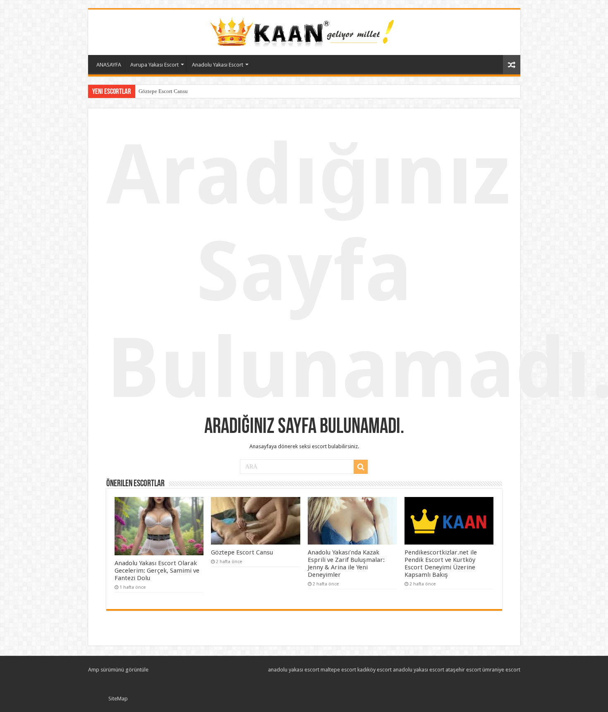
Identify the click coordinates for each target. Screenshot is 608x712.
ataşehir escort (463, 670)
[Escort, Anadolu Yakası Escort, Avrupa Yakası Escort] (304, 31)
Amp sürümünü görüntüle (118, 670)
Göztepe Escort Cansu (163, 91)
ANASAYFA (108, 65)
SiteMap (118, 698)
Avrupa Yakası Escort (154, 65)
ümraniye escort (501, 670)
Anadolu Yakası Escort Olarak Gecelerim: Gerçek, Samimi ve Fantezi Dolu (157, 570)
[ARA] (361, 467)
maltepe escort (338, 670)
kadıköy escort (374, 670)
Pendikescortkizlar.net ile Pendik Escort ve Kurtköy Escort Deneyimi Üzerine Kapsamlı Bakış (441, 563)
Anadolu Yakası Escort (217, 65)
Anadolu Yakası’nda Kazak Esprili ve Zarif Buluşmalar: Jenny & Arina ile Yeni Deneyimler (346, 563)
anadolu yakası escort (293, 670)
